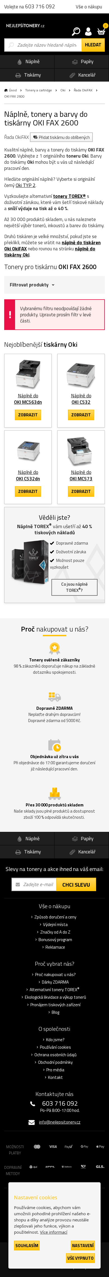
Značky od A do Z (55, 932)
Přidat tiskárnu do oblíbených (64, 137)
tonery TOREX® (69, 196)
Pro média (55, 1070)
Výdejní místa (55, 925)
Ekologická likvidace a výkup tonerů (55, 997)
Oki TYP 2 (25, 185)
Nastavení (83, 1245)
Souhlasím (26, 1245)
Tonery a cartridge (38, 90)
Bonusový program (55, 940)
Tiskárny (32, 75)
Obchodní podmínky (55, 1062)
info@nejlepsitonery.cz (59, 1122)
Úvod (13, 90)
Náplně (32, 61)
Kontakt (55, 1077)
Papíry (86, 61)
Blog (55, 1012)
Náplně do (28, 399)
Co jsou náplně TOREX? (74, 587)
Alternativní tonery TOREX (54, 990)
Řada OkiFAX (83, 90)
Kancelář (86, 75)
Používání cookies (55, 1047)
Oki (62, 90)
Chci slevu (76, 884)
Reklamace (55, 947)
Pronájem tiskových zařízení (55, 1005)
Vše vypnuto (80, 1258)
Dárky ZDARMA (55, 982)
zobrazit (28, 415)
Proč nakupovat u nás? (55, 975)
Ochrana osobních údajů (55, 1055)
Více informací (53, 1232)
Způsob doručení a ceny (55, 917)
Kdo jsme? (55, 1040)
